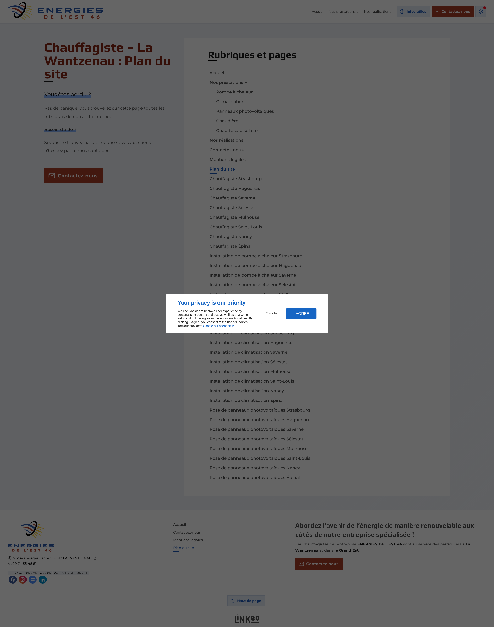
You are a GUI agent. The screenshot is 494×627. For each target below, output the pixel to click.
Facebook (224, 325)
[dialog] (247, 313)
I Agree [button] (301, 313)
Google (208, 325)
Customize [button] (271, 313)
